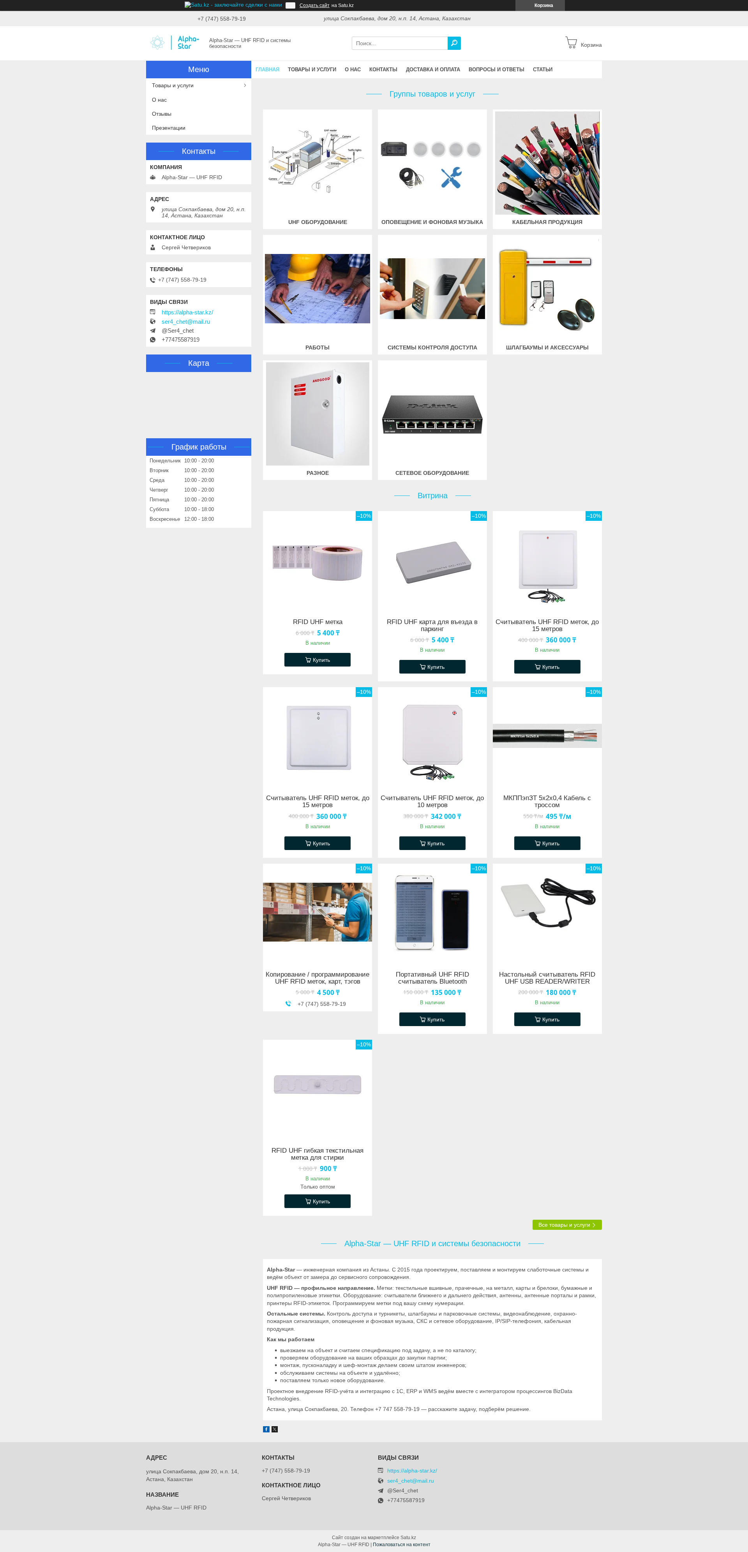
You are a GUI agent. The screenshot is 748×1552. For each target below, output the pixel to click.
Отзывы (161, 114)
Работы (317, 347)
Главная (267, 69)
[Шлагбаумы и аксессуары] (547, 288)
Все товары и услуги (564, 1225)
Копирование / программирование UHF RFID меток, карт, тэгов (317, 978)
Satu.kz (408, 1537)
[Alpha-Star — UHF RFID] (175, 43)
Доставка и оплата (433, 69)
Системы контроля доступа (432, 347)
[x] (275, 1430)
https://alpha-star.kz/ (187, 312)
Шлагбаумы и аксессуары (547, 347)
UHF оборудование (317, 222)
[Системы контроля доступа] (432, 288)
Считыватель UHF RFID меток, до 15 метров (547, 626)
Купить (321, 660)
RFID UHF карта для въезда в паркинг (432, 626)
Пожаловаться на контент (401, 1544)
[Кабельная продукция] (547, 163)
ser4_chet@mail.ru (186, 322)
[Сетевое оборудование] (432, 414)
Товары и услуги (312, 69)
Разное (318, 473)
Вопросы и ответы (496, 69)
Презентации (168, 128)
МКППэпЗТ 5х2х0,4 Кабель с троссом (547, 802)
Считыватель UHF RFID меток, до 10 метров (432, 802)
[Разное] (317, 414)
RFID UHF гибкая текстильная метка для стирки (317, 1154)
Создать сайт (315, 5)
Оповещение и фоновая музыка (432, 222)
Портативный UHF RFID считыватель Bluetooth (432, 978)
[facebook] (266, 1430)
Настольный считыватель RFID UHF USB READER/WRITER (547, 978)
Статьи (542, 69)
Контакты (383, 69)
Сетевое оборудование (432, 473)
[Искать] (454, 43)
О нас (353, 69)
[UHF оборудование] (317, 163)
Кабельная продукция (547, 222)
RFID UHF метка (317, 622)
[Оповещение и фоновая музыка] (432, 163)
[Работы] (317, 288)
